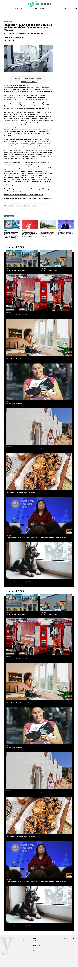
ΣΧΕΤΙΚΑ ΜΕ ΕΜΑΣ (32, 960)
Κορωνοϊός (26, 205)
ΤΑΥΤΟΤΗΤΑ (38, 960)
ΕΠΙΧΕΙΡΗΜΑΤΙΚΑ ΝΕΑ (36, 945)
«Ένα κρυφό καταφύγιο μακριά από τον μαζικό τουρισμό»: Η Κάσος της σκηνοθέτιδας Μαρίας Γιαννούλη (27, 448)
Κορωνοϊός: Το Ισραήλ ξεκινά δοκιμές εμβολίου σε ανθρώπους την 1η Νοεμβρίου (27, 198)
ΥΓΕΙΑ (16, 8)
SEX (34, 950)
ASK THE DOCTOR (36, 942)
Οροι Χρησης (74, 960)
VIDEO (34, 940)
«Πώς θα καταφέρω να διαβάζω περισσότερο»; (16, 403)
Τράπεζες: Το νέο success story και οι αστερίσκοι (17, 270)
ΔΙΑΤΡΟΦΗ (35, 8)
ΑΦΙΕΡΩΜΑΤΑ (35, 947)
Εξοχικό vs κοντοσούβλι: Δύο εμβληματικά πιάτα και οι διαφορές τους (20, 492)
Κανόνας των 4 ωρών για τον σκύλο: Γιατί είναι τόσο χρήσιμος (19, 581)
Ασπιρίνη (11, 205)
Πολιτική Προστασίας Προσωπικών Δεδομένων (61, 960)
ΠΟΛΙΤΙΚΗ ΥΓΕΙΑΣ (8, 21)
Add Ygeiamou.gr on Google (28, 81)
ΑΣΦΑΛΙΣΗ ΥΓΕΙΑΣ (24, 942)
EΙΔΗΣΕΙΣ (34, 938)
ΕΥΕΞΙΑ (22, 8)
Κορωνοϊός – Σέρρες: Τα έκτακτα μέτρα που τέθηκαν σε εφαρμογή (23, 194)
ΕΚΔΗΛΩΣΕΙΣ (35, 943)
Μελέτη (34, 205)
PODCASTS (42, 8)
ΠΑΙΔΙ (34, 948)
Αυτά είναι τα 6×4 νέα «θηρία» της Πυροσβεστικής (16, 314)
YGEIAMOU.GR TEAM (8, 37)
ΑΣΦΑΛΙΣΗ (28, 8)
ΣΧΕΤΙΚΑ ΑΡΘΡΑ (9, 216)
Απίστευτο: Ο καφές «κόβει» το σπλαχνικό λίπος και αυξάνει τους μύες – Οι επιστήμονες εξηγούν (25, 358)
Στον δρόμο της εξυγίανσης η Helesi (48, 270)
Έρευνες (18, 205)
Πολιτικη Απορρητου (46, 960)
